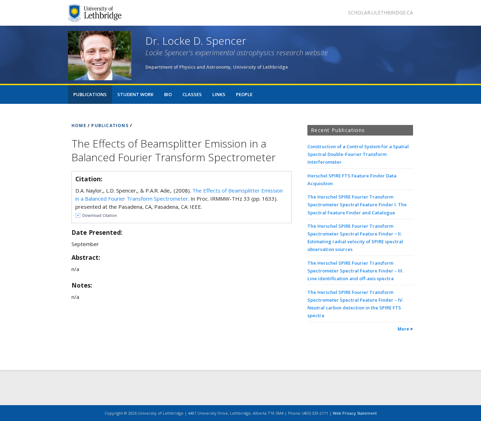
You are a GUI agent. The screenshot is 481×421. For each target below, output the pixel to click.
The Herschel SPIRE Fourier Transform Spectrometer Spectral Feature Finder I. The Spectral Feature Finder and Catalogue (357, 204)
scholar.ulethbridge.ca (380, 12)
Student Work (135, 94)
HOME (78, 125)
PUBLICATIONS (109, 125)
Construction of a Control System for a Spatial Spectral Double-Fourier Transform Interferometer (358, 154)
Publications (90, 94)
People (244, 94)
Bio (168, 94)
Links (218, 94)
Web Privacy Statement (355, 413)
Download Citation (99, 215)
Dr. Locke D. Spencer (195, 40)
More (403, 329)
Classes (192, 94)
